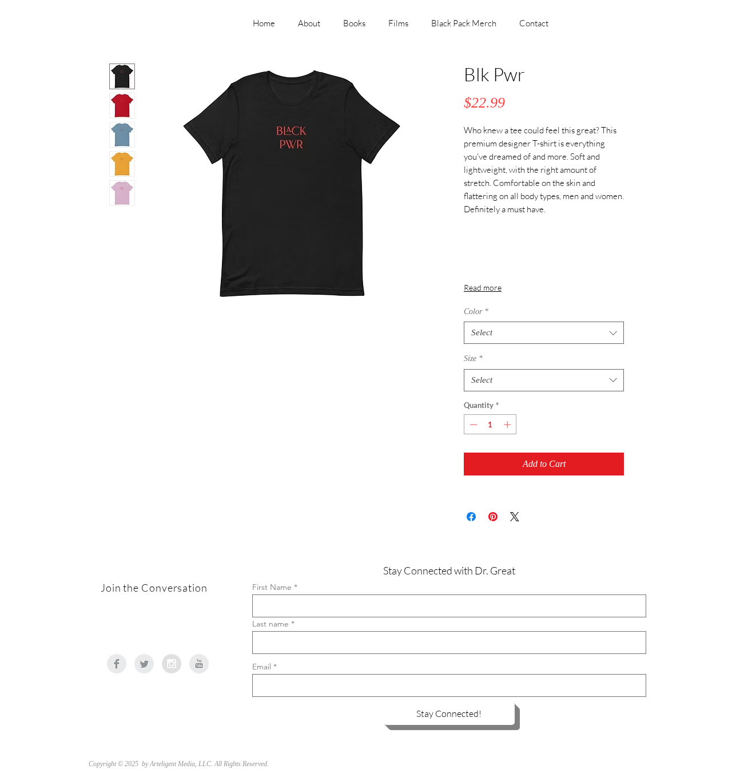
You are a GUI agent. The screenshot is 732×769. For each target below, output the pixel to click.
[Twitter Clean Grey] (144, 663)
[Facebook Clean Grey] (116, 663)
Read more (483, 287)
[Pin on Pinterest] (493, 517)
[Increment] (508, 424)
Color (476, 311)
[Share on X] (515, 517)
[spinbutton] (490, 424)
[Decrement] (472, 424)
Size (473, 358)
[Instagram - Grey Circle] (171, 663)
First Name (272, 587)
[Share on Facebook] (471, 517)
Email (261, 667)
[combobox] (544, 333)
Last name (270, 624)
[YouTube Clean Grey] (199, 663)
